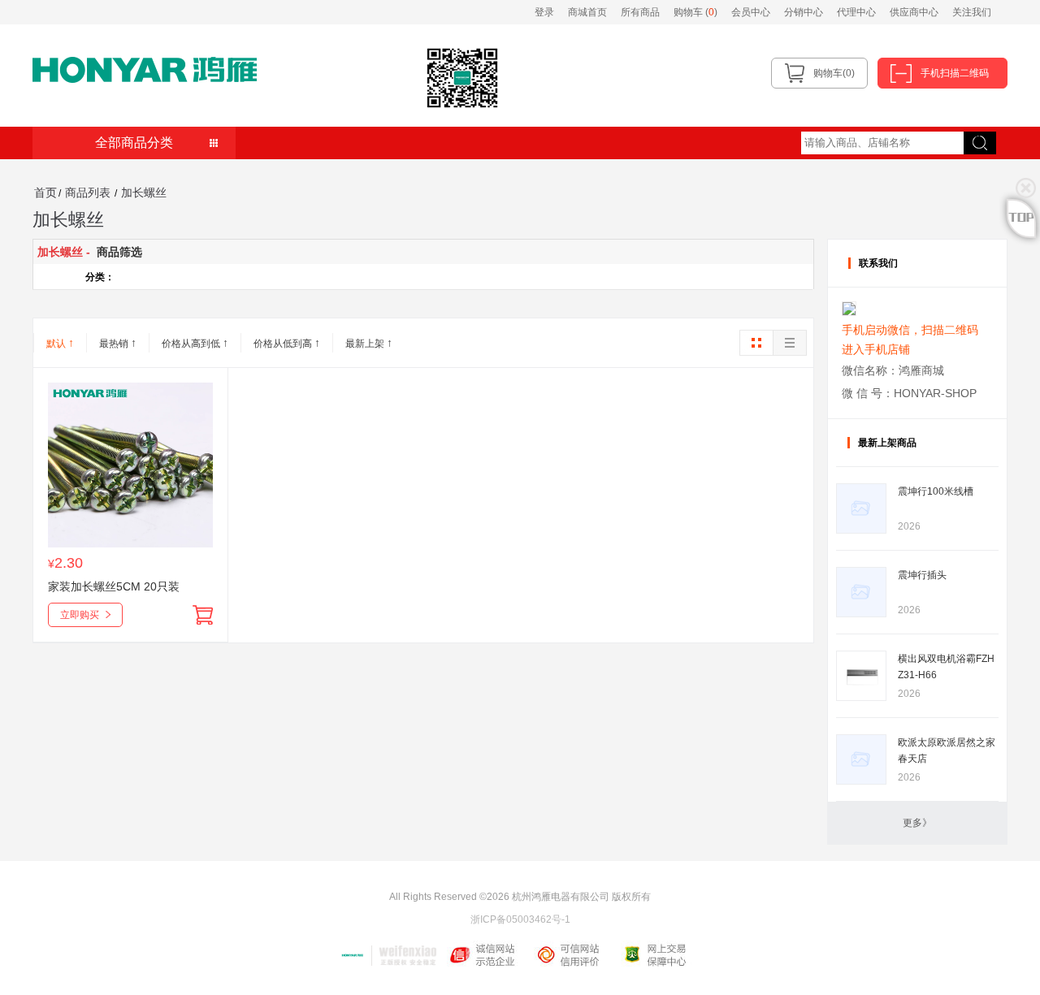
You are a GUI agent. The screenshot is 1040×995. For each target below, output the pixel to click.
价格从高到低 (195, 342)
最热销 (117, 342)
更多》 (917, 822)
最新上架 (368, 342)
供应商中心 (914, 12)
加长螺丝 (144, 193)
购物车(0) (834, 73)
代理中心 (856, 12)
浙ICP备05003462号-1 (520, 919)
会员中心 (750, 12)
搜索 (973, 137)
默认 (60, 342)
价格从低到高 (287, 342)
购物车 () (697, 12)
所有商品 (640, 12)
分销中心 (803, 12)
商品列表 (87, 193)
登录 (544, 12)
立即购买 (79, 615)
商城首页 (587, 12)
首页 (45, 193)
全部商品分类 (134, 142)
